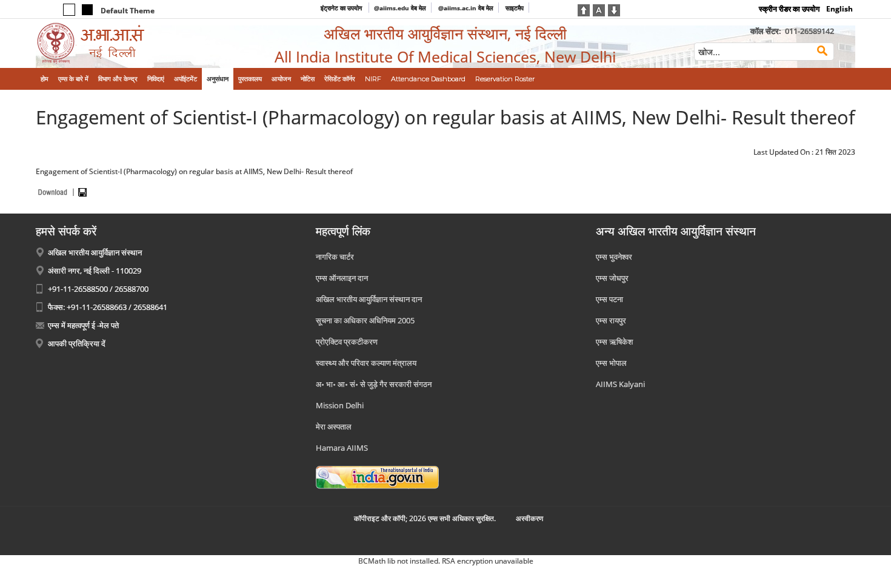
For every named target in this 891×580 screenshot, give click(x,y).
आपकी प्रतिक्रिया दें (76, 343)
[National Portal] (377, 476)
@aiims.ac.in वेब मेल (465, 8)
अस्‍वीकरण (529, 518)
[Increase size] (584, 9)
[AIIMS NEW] (130, 43)
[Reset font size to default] (599, 9)
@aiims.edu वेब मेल (400, 8)
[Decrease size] (614, 9)
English (839, 9)
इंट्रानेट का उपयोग (342, 8)
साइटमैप (515, 8)
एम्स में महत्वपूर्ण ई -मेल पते (83, 325)
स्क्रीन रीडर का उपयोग (789, 9)
